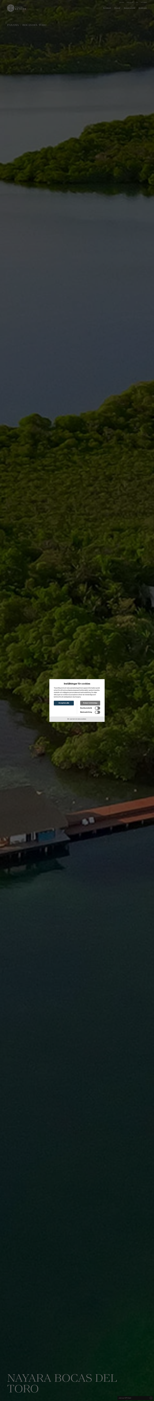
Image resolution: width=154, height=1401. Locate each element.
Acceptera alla (64, 703)
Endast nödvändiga (90, 703)
